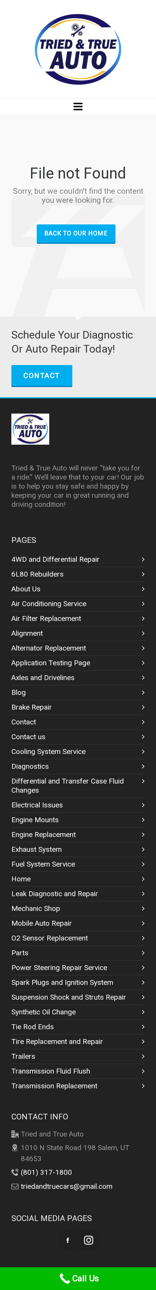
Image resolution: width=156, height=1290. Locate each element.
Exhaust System (36, 849)
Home (21, 879)
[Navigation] (78, 107)
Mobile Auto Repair (41, 923)
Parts (19, 952)
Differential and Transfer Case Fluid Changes (67, 786)
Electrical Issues (37, 805)
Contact (41, 375)
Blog (18, 692)
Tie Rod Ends (32, 1026)
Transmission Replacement (54, 1086)
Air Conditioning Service (48, 603)
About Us (26, 589)
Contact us (28, 736)
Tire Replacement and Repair (57, 1041)
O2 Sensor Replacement (49, 938)
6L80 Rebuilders (37, 574)
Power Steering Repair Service (59, 967)
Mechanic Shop (35, 908)
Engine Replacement (43, 834)
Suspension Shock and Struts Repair (68, 997)
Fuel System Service (43, 864)
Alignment (27, 633)
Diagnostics (30, 766)
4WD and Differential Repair (55, 559)
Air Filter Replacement (46, 618)
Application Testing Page (50, 662)
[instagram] (88, 1239)
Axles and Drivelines (43, 677)
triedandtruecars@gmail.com (66, 1186)
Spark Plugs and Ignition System (62, 982)
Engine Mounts (35, 819)
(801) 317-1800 (46, 1172)
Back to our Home (76, 233)
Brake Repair (31, 707)
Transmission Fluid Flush (50, 1071)
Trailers (23, 1056)
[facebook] (67, 1239)
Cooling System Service (48, 751)
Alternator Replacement (48, 648)
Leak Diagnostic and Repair (54, 893)
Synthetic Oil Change (43, 1012)
